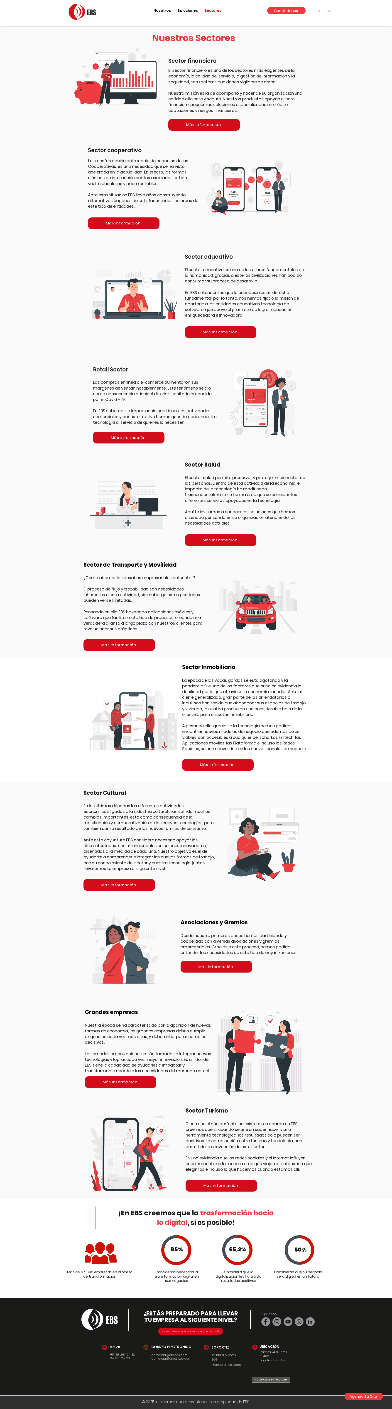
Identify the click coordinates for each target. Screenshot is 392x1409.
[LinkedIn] (310, 1321)
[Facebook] (265, 1321)
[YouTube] (288, 1321)
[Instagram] (276, 1321)
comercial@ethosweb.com (171, 1358)
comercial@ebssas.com (169, 1355)
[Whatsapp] (299, 1321)
